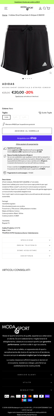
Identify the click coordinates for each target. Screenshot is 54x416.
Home (4, 15)
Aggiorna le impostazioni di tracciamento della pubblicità (27, 412)
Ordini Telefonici (27, 245)
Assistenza (27, 256)
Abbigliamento (33, 233)
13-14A (15, 117)
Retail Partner (32, 415)
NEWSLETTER (27, 390)
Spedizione (19, 96)
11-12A (6, 117)
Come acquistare (27, 250)
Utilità (27, 382)
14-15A (24, 117)
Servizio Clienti (27, 375)
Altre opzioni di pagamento (27, 144)
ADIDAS (8, 83)
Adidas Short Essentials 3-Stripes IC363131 (26, 15)
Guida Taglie (47, 113)
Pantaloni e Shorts (21, 233)
